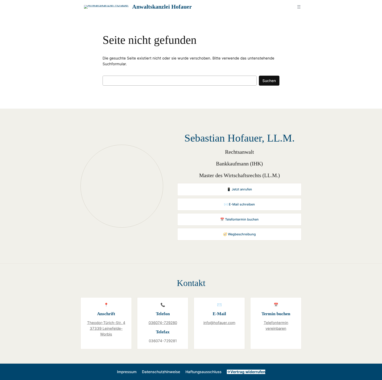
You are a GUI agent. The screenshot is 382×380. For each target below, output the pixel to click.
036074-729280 (163, 323)
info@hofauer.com (219, 323)
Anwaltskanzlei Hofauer (162, 7)
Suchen (269, 81)
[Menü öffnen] (299, 7)
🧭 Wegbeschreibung (239, 234)
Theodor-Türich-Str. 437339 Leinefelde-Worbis (106, 328)
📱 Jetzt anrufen (239, 189)
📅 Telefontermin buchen (239, 219)
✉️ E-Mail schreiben (239, 204)
